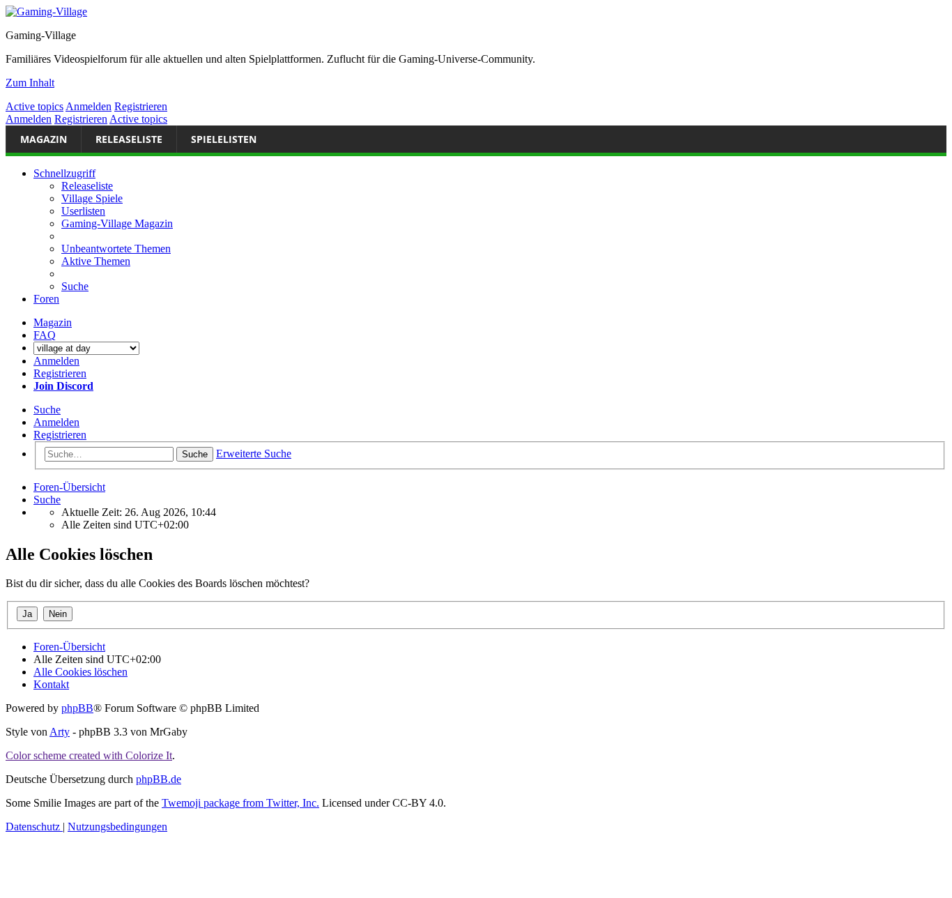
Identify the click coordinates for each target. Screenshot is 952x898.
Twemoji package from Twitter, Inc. (240, 803)
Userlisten (83, 211)
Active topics (34, 106)
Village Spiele (92, 198)
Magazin (43, 139)
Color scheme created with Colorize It (89, 755)
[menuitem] (116, 248)
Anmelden (89, 106)
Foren (46, 299)
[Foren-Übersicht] (46, 11)
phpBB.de (158, 779)
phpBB (77, 708)
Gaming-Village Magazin (117, 223)
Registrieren (140, 106)
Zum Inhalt (30, 83)
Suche (47, 410)
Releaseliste (128, 139)
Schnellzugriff (64, 173)
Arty (59, 732)
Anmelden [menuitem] (56, 361)
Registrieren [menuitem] (59, 373)
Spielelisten (223, 139)
